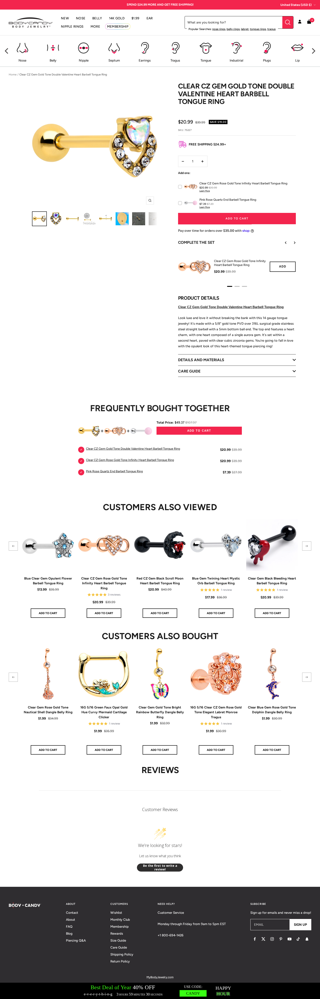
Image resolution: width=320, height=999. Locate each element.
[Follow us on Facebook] (254, 939)
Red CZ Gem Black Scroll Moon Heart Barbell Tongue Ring (160, 580)
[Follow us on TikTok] (298, 939)
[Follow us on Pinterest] (280, 939)
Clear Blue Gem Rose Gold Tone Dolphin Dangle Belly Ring (272, 709)
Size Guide (118, 940)
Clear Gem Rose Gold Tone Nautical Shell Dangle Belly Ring (48, 709)
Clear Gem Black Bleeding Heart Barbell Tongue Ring (272, 580)
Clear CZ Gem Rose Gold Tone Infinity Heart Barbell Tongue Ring (104, 583)
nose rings (218, 29)
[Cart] (309, 22)
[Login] (300, 22)
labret (245, 29)
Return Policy (120, 961)
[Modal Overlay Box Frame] (160, 991)
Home (13, 74)
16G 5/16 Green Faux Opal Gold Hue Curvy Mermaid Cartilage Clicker (104, 712)
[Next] (313, 51)
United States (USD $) (296, 5)
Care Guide (118, 947)
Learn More (204, 190)
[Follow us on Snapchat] (307, 939)
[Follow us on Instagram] (272, 939)
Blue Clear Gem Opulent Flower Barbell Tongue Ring (48, 580)
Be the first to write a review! (160, 868)
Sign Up (300, 925)
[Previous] (7, 51)
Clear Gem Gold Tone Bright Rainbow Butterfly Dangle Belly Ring (160, 712)
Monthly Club (120, 920)
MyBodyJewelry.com (160, 977)
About (70, 920)
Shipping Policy (121, 954)
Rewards (116, 934)
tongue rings (258, 29)
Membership (119, 927)
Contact (72, 913)
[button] (13, 546)
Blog (69, 934)
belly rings (233, 29)
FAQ (69, 927)
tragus (271, 29)
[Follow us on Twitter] (263, 939)
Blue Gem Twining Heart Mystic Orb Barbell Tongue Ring (216, 580)
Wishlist (116, 913)
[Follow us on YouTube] (289, 939)
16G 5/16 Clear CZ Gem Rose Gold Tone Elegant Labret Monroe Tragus (216, 712)
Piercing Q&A (76, 940)
